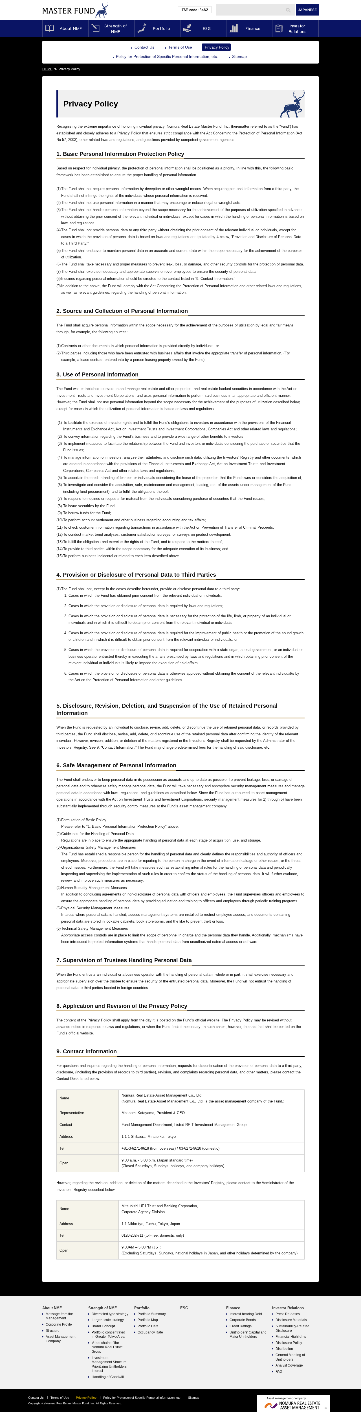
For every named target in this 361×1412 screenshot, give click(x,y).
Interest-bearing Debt (246, 1314)
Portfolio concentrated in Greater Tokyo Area (108, 1334)
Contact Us (144, 47)
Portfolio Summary (152, 1314)
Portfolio (157, 28)
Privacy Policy (217, 47)
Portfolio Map (148, 1320)
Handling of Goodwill (108, 1377)
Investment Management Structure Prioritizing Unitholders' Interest (109, 1364)
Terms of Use (180, 47)
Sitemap (239, 56)
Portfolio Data (148, 1326)
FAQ (279, 1372)
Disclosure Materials (291, 1320)
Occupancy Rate (150, 1332)
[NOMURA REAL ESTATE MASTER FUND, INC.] (75, 18)
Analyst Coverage (289, 1365)
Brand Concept (103, 1326)
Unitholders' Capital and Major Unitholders (248, 1334)
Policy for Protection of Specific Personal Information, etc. (167, 56)
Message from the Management (59, 1316)
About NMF (65, 28)
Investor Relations (295, 28)
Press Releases (288, 1314)
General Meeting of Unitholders (290, 1357)
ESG (203, 28)
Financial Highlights (291, 1337)
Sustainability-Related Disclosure (292, 1328)
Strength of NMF (111, 28)
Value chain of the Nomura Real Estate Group (107, 1347)
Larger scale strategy (108, 1320)
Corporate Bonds (243, 1320)
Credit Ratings (241, 1326)
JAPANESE (307, 10)
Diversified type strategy (110, 1314)
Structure (53, 1331)
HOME (47, 69)
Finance (249, 28)
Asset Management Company (60, 1339)
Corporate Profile (59, 1324)
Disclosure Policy (289, 1343)
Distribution (284, 1349)
